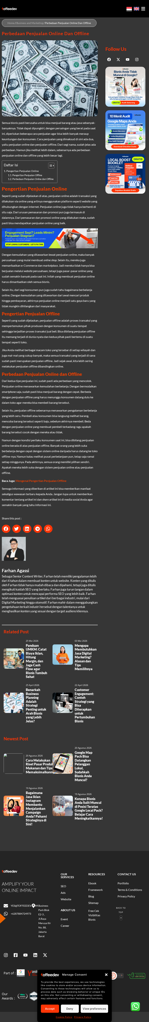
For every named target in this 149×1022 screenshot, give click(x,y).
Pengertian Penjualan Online (22, 170)
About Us (68, 910)
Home (10, 23)
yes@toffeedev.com (24, 905)
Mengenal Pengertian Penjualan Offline (41, 480)
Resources (96, 874)
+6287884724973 (21, 913)
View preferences (94, 1008)
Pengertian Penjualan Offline (27, 175)
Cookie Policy (64, 1017)
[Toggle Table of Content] (49, 166)
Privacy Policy (82, 1017)
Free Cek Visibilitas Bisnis (94, 915)
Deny (69, 1008)
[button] (106, 974)
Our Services (67, 875)
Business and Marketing (29, 23)
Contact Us (127, 874)
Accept (50, 1008)
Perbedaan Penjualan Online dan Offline (33, 179)
